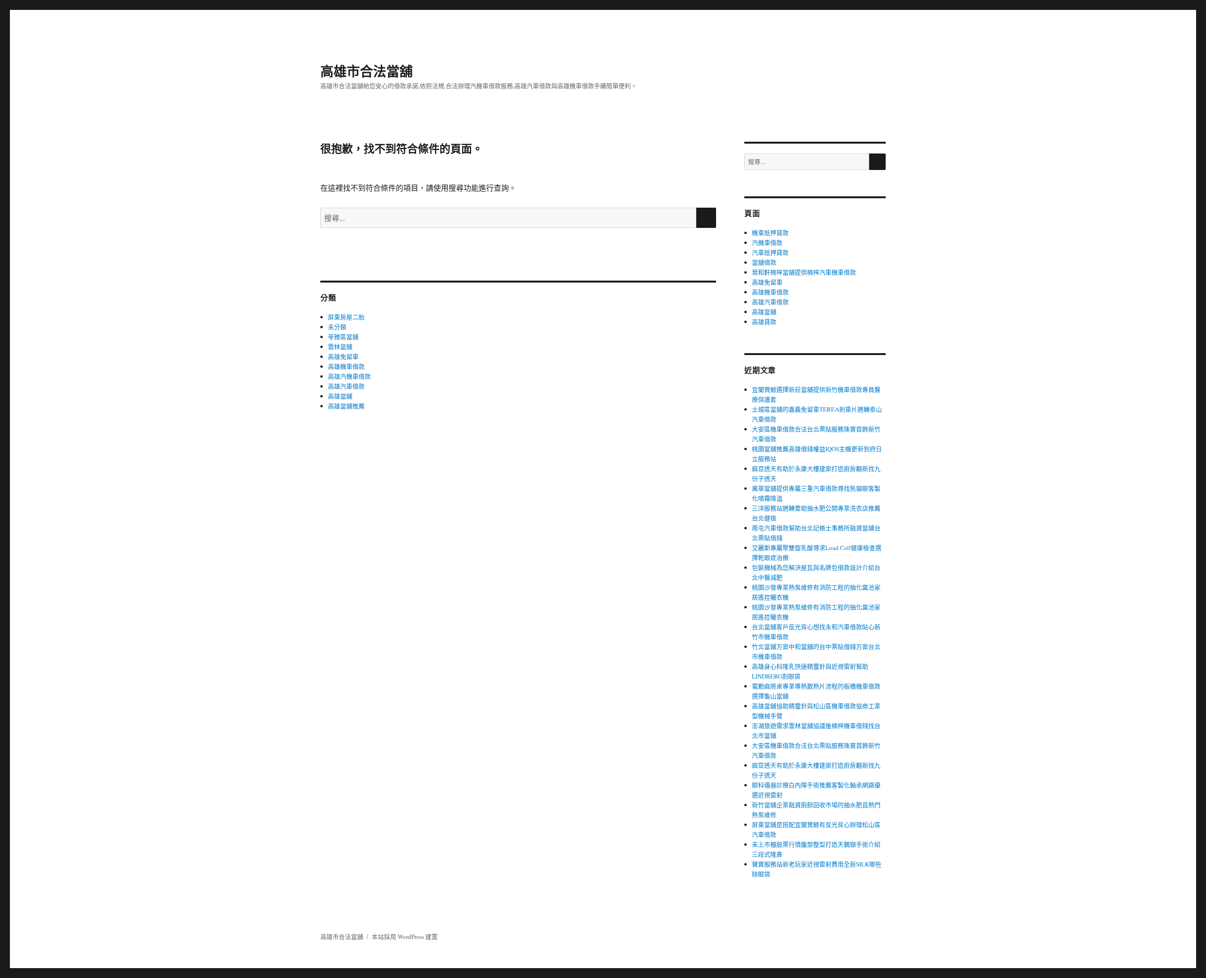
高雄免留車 (343, 356)
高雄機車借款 (346, 366)
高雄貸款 (764, 321)
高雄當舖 (340, 396)
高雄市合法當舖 (366, 71)
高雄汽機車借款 (349, 376)
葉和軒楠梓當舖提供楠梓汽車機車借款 (804, 272)
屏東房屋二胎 (346, 317)
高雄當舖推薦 (346, 406)
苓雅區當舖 (343, 336)
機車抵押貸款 (770, 232)
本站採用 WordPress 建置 (405, 936)
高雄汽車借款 (346, 386)
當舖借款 (764, 262)
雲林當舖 (340, 346)
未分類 (337, 327)
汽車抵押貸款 (770, 252)
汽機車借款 (767, 242)
